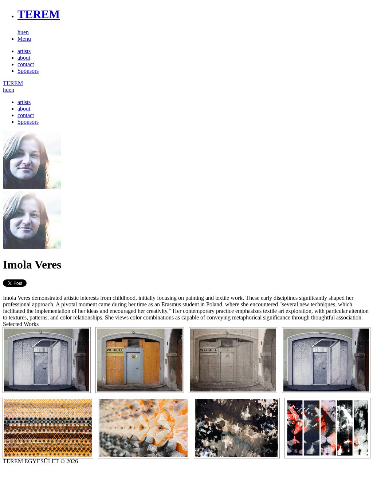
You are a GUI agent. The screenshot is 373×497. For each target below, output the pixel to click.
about (23, 58)
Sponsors (28, 71)
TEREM (38, 14)
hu (20, 32)
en (26, 32)
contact (25, 64)
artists (24, 51)
